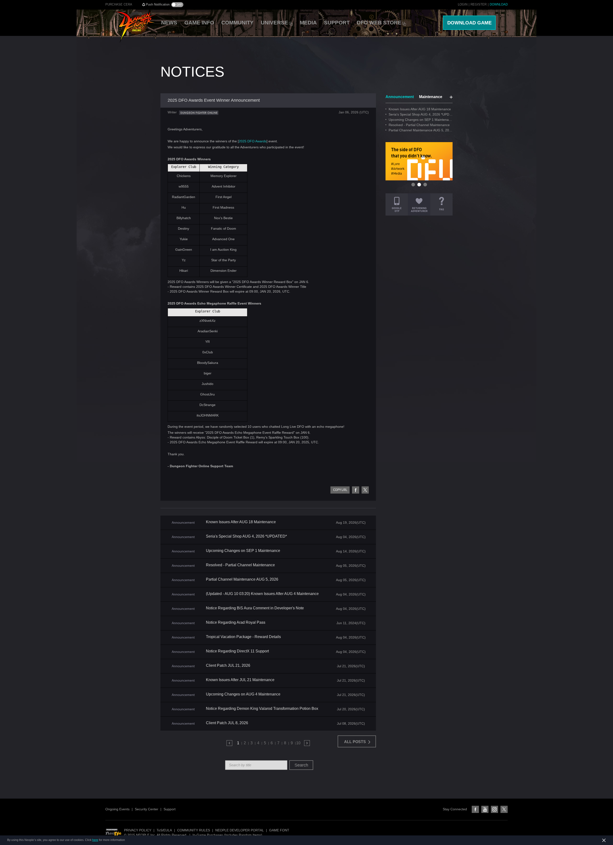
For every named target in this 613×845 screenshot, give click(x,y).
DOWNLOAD (499, 4)
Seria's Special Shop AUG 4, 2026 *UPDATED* (246, 536)
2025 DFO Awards (253, 141)
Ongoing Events (117, 809)
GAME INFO (199, 23)
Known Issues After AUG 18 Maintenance (241, 522)
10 (298, 743)
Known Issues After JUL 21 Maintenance (240, 680)
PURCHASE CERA (118, 4)
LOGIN (462, 4)
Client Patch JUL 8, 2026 (227, 723)
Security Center (146, 809)
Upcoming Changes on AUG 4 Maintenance (243, 694)
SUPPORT (337, 23)
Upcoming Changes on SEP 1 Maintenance (243, 551)
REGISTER (479, 4)
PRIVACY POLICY (137, 830)
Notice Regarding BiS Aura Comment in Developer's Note (255, 608)
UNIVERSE (274, 23)
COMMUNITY (237, 23)
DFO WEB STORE (379, 23)
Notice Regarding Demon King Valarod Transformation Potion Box (262, 709)
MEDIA (308, 23)
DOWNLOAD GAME (469, 22)
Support (170, 809)
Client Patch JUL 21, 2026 (228, 665)
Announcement (400, 97)
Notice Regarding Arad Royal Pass (235, 622)
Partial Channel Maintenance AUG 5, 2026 (242, 579)
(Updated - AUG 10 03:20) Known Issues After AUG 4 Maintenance (262, 594)
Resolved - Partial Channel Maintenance (240, 565)
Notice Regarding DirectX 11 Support (237, 651)
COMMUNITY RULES (193, 830)
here (95, 840)
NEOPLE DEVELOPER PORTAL (239, 830)
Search (301, 765)
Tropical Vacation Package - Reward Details (243, 637)
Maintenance (430, 97)
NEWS (169, 23)
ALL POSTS (355, 742)
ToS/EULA (164, 830)
